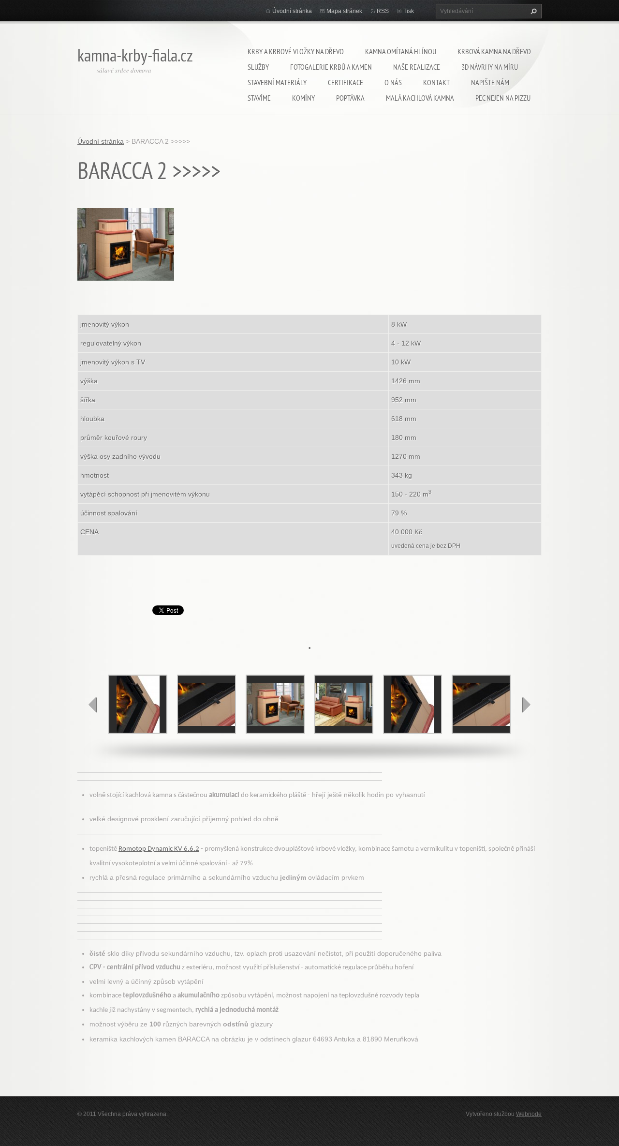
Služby (258, 67)
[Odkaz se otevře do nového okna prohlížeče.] (125, 243)
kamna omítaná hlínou (400, 51)
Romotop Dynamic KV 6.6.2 (158, 849)
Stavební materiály (277, 82)
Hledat (532, 11)
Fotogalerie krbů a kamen (331, 67)
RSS (383, 11)
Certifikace (345, 82)
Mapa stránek (344, 11)
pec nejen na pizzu (503, 98)
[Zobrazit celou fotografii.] (137, 704)
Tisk (408, 11)
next (526, 704)
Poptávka (350, 98)
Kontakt (436, 82)
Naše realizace (416, 67)
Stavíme (259, 98)
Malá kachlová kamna (420, 98)
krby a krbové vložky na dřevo (296, 51)
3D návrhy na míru (489, 67)
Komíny (303, 98)
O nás (393, 82)
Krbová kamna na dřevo (494, 51)
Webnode (529, 1114)
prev (93, 704)
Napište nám (490, 82)
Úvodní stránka (292, 11)
